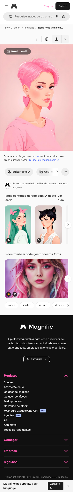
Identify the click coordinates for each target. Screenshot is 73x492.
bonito (11, 305)
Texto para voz (13, 401)
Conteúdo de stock (16, 406)
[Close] (68, 486)
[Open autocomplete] (8, 16)
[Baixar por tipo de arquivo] (65, 39)
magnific (17, 187)
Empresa (10, 451)
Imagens (29, 27)
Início (7, 27)
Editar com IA (21, 171)
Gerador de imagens (16, 392)
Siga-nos (10, 462)
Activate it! (55, 485)
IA (38, 156)
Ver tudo (61, 198)
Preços (48, 6)
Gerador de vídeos (15, 396)
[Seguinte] (57, 172)
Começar (11, 440)
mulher (27, 305)
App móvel (10, 425)
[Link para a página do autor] (7, 186)
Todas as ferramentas (17, 429)
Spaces (8, 382)
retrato (43, 305)
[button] (36, 359)
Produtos (10, 375)
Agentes (12, 415)
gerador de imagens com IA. (44, 160)
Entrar (63, 6)
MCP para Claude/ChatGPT (24, 410)
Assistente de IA (14, 387)
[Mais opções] (36, 39)
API (6, 420)
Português (36, 359)
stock (17, 27)
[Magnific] (36, 328)
